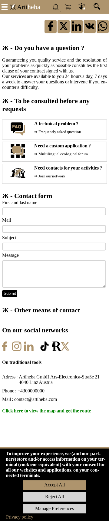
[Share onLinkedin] (77, 30)
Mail (6, 220)
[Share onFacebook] (51, 30)
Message (10, 255)
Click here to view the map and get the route (46, 410)
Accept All (54, 484)
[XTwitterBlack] (69, 350)
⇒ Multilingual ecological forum (61, 154)
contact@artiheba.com (35, 399)
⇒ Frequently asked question (57, 132)
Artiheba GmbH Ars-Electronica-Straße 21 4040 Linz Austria (59, 379)
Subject (9, 237)
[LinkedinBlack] (32, 350)
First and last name (19, 202)
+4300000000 (31, 390)
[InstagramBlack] (20, 350)
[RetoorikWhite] (57, 350)
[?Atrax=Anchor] (90, 30)
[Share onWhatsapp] (103, 30)
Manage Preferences (54, 508)
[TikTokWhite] (44, 350)
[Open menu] (4, 6)
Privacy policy (19, 516)
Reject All (54, 496)
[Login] (81, 7)
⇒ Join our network (49, 176)
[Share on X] (64, 30)
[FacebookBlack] (8, 350)
